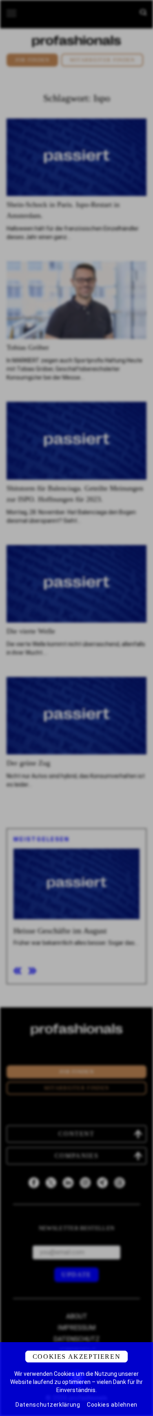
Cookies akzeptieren (76, 1356)
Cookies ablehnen (112, 1404)
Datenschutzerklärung (48, 1404)
